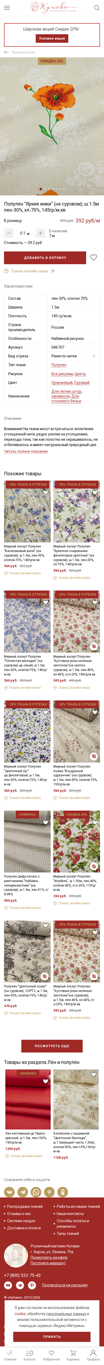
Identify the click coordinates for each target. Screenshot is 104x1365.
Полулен (58, 365)
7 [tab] (64, 189)
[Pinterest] (49, 1192)
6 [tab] (60, 189)
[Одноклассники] (62, 1192)
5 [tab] (56, 189)
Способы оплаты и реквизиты (73, 1224)
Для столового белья (66, 398)
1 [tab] (40, 189)
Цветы (80, 374)
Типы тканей (68, 1233)
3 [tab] (49, 189)
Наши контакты (70, 1214)
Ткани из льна (22, 52)
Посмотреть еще (52, 1046)
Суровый (82, 382)
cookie (20, 1314)
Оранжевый (62, 382)
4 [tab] (52, 189)
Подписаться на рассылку (65, 1285)
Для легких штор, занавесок (66, 393)
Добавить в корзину (45, 258)
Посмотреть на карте (49, 1257)
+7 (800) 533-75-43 (22, 1275)
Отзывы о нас (19, 1214)
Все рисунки (62, 374)
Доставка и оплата (24, 1228)
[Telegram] (22, 1192)
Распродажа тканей (25, 1206)
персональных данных (66, 1314)
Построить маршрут (48, 1263)
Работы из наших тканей (78, 1206)
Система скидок (21, 1221)
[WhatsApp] (36, 1192)
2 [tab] (45, 189)
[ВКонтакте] (9, 1192)
